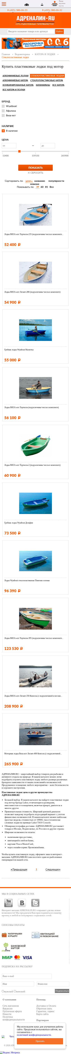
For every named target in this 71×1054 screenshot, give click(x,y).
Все (52, 187)
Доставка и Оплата (46, 1006)
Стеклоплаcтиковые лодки (47, 76)
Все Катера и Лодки (14, 90)
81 (46, 187)
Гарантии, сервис (45, 1011)
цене (28, 181)
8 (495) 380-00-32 (52, 10)
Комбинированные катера (18, 85)
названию (39, 181)
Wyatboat (11, 106)
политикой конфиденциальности (34, 1035)
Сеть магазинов (11, 1006)
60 (42, 187)
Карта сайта (42, 1014)
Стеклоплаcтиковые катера (46, 80)
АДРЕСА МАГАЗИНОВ (27, 5)
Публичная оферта (12, 1011)
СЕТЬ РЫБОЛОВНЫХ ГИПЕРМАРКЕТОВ (35, 20)
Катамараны (43, 85)
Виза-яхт (11, 115)
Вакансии (8, 1008)
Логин (42, 4)
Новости (7, 1014)
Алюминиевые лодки (15, 76)
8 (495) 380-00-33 (17, 10)
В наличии (12, 131)
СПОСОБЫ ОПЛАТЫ (13, 925)
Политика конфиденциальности (14, 1018)
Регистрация (46, 4)
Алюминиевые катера (15, 80)
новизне (34, 184)
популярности (56, 181)
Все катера (58, 85)
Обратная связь (44, 1008)
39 (37, 187)
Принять (40, 1041)
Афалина (11, 111)
